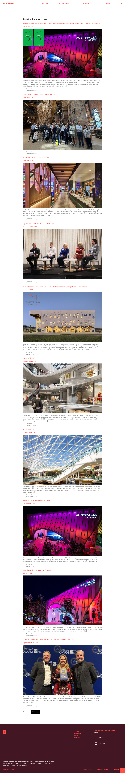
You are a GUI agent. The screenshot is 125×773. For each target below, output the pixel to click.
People (45, 3)
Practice (65, 3)
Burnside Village (28, 429)
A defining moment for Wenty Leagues (36, 157)
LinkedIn (76, 735)
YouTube (76, 737)
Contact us (77, 731)
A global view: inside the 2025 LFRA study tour (38, 224)
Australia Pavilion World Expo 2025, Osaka (37, 570)
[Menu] (121, 3)
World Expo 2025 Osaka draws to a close (37, 501)
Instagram (77, 733)
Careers (107, 3)
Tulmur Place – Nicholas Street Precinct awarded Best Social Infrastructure (48, 640)
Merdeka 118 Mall (28, 358)
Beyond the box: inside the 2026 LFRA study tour (39, 94)
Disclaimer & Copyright (102, 769)
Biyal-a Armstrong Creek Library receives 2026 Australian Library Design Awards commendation (56, 287)
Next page (35, 712)
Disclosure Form (118, 769)
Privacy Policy (87, 769)
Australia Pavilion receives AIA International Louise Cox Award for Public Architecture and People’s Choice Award (61, 23)
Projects (86, 3)
